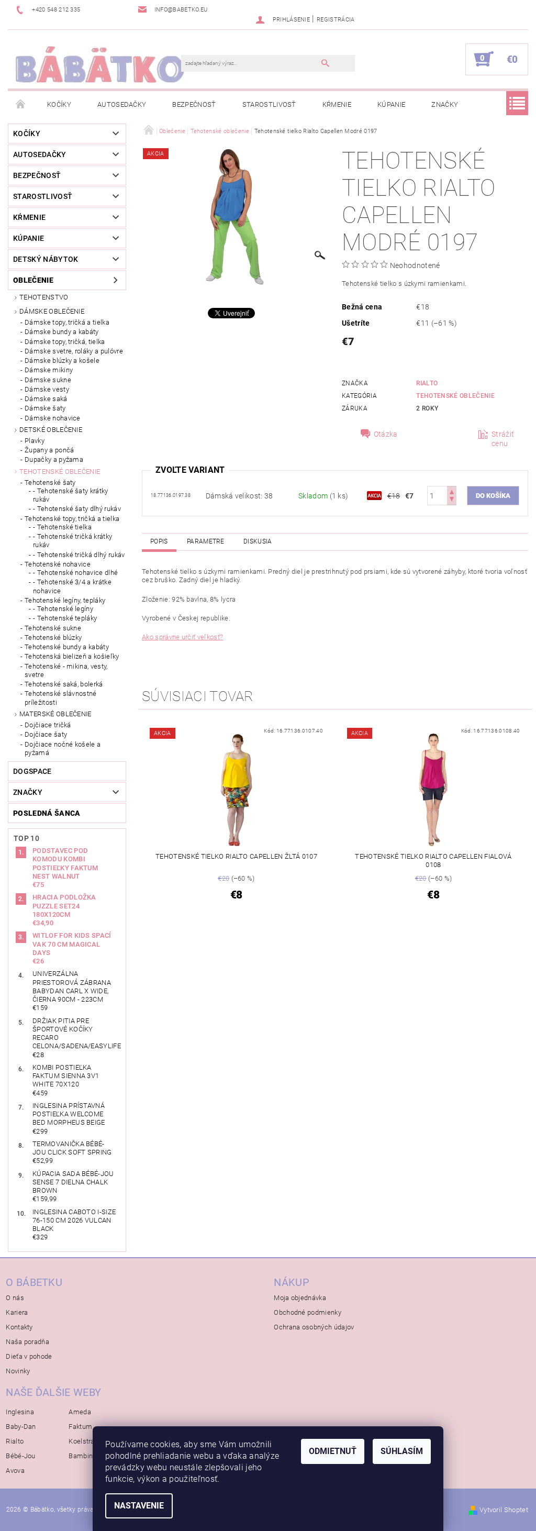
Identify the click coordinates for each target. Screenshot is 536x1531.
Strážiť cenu (503, 439)
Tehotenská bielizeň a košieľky (72, 656)
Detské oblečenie (50, 430)
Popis (159, 541)
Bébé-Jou (21, 1456)
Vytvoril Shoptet (503, 1510)
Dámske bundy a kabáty (62, 332)
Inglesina (20, 1412)
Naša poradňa (27, 1342)
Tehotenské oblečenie (59, 471)
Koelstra (82, 1441)
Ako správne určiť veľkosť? (182, 637)
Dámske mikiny (49, 370)
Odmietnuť (332, 1451)
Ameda (80, 1412)
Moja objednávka (300, 1298)
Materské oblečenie (55, 714)
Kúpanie (391, 104)
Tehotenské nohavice (58, 564)
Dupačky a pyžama (54, 459)
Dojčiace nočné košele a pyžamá (62, 748)
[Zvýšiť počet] (451, 491)
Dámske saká (46, 399)
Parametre (206, 541)
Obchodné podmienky (307, 1312)
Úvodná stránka (21, 104)
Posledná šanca (46, 813)
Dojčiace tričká (48, 725)
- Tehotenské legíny (63, 609)
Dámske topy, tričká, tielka (65, 342)
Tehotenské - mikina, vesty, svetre (66, 670)
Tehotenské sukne (53, 628)
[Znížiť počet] (451, 500)
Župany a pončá (49, 450)
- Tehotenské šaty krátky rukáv (70, 495)
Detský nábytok (45, 259)
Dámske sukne (48, 380)
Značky (444, 104)
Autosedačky (122, 104)
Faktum (80, 1426)
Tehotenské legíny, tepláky (65, 600)
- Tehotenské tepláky (65, 618)
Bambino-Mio (89, 1456)
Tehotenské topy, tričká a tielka (72, 519)
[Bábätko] (99, 64)
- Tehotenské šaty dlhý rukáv (77, 509)
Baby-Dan (21, 1426)
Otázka (386, 434)
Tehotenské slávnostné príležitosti (61, 698)
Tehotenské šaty (50, 482)
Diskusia (257, 541)
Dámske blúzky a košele (62, 360)
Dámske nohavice (53, 418)
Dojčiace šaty (46, 734)
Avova (15, 1470)
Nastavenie (139, 1506)
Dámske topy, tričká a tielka (67, 322)
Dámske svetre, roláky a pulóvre (74, 351)
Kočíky (59, 104)
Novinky (18, 1371)
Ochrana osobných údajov (314, 1327)
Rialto (427, 383)
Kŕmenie (336, 104)
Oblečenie (33, 280)
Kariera (17, 1312)
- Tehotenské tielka (62, 527)
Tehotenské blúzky (53, 637)
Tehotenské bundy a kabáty (67, 647)
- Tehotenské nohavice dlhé (75, 572)
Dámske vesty (47, 389)
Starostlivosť (269, 104)
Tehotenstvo (44, 297)
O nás (15, 1298)
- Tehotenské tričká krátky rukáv (72, 540)
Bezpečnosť (194, 104)
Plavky (34, 441)
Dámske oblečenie (51, 311)
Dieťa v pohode (29, 1356)
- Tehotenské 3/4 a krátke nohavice (72, 586)
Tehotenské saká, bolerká (64, 684)
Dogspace (32, 771)
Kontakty (19, 1327)
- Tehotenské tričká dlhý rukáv (79, 555)
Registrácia (336, 19)
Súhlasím (402, 1451)
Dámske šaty (45, 408)
